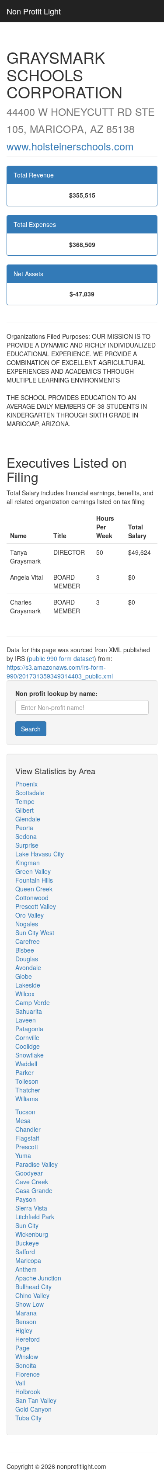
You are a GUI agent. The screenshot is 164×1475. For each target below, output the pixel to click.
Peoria (24, 827)
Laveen (25, 1020)
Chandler (28, 1129)
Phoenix (26, 783)
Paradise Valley (36, 1164)
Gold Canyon (33, 1409)
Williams (26, 1098)
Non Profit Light (34, 11)
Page (22, 1347)
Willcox (25, 993)
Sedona (26, 836)
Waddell (26, 1063)
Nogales (26, 923)
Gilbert (24, 810)
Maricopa (28, 1260)
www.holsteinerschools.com (70, 146)
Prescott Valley (35, 906)
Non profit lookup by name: (56, 693)
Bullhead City (33, 1286)
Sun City (26, 1225)
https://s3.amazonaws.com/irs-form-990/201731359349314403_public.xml (60, 671)
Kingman (27, 862)
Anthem (26, 1269)
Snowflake (29, 1055)
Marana (26, 1312)
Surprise (26, 845)
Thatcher (27, 1089)
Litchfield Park (34, 1216)
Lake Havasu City (39, 853)
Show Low (29, 1304)
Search (31, 728)
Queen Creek (33, 888)
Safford (25, 1251)
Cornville (27, 1037)
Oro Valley (29, 915)
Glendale (27, 818)
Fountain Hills (34, 880)
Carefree (27, 941)
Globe (23, 976)
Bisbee (24, 950)
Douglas (26, 958)
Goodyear (29, 1173)
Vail (20, 1382)
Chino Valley (32, 1295)
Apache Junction (38, 1277)
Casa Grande (33, 1190)
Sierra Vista (31, 1208)
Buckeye (27, 1242)
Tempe (25, 801)
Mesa (23, 1120)
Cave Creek (31, 1181)
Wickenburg (31, 1234)
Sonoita (25, 1365)
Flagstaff (27, 1138)
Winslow (26, 1356)
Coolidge (27, 1046)
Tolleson (26, 1081)
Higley (23, 1330)
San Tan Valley (35, 1400)
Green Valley (33, 871)
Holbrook (27, 1391)
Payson (25, 1199)
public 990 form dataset (61, 658)
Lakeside (27, 985)
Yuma (23, 1155)
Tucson (25, 1111)
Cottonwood (32, 897)
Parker (24, 1072)
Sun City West (34, 932)
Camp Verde (32, 1002)
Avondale (28, 967)
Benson (25, 1321)
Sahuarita (28, 1011)
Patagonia (29, 1028)
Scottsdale (29, 792)
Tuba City (28, 1417)
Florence (27, 1374)
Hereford (27, 1339)
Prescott (26, 1146)
